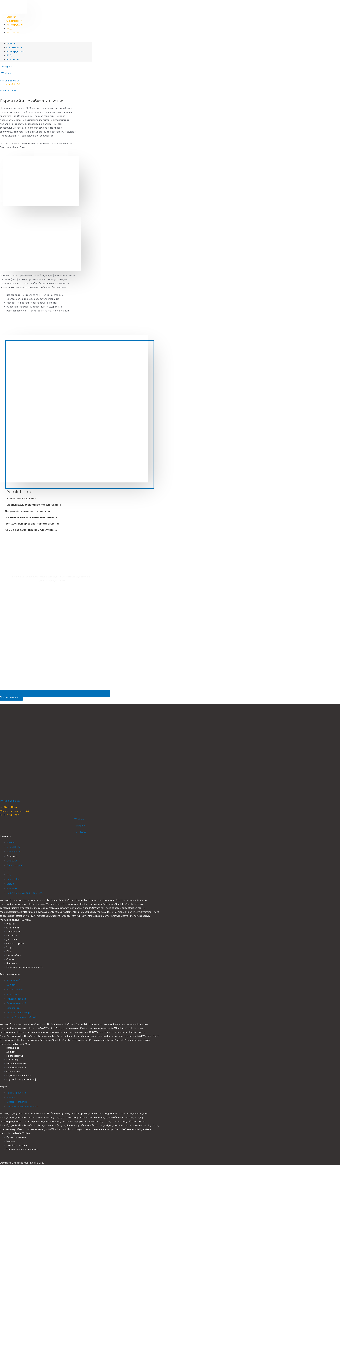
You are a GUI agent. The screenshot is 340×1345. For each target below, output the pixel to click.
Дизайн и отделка (17, 1102)
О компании (14, 20)
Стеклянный (13, 1008)
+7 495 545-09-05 (10, 80)
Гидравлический (16, 999)
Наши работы (14, 879)
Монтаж (11, 1097)
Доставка (12, 860)
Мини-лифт (13, 994)
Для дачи (12, 985)
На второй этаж (15, 989)
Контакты (12, 32)
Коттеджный (14, 980)
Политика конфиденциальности (25, 893)
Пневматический (16, 1003)
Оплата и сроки (15, 865)
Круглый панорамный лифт (22, 1017)
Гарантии (12, 856)
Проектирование (16, 1092)
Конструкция (15, 24)
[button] (46, 40)
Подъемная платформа (20, 1012)
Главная (11, 16)
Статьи (10, 884)
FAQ (9, 28)
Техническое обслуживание (22, 1106)
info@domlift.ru (8, 807)
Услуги (10, 870)
